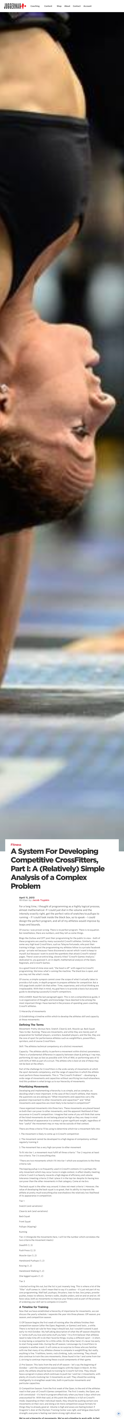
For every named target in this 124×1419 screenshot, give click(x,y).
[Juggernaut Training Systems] (15, 6)
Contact (77, 6)
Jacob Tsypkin (40, 900)
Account (87, 6)
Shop (59, 6)
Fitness (16, 845)
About (67, 6)
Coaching (35, 6)
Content (48, 6)
